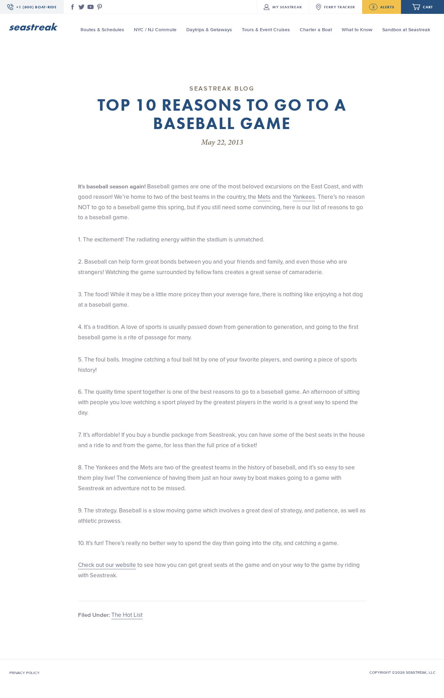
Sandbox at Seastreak (406, 29)
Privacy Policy (24, 673)
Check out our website (107, 565)
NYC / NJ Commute (155, 29)
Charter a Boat (316, 29)
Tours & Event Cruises (266, 29)
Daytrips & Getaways (209, 29)
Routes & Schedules (102, 29)
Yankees (304, 197)
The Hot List (127, 615)
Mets (264, 197)
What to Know (357, 29)
